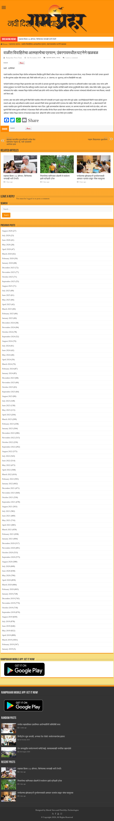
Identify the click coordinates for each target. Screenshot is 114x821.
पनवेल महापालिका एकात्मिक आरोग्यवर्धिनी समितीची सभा (39, 724)
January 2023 (7, 428)
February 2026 (8, 258)
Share (33, 120)
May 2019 (6, 630)
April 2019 (6, 635)
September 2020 (8, 557)
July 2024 (6, 346)
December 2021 (8, 488)
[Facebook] (55, 814)
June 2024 (6, 350)
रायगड (58, 58)
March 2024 (7, 364)
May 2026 (6, 245)
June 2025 (6, 295)
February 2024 (8, 369)
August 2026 (7, 231)
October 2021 (7, 497)
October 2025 (7, 277)
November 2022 (8, 438)
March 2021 (7, 529)
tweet (6, 63)
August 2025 (7, 286)
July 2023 (6, 401)
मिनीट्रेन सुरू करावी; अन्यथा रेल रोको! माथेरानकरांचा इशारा (41, 736)
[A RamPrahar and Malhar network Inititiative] (38, 23)
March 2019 (7, 640)
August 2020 (7, 562)
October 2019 (7, 608)
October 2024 (7, 332)
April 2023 (6, 415)
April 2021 (6, 525)
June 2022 (6, 460)
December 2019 (8, 598)
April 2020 (6, 580)
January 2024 (7, 373)
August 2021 (7, 506)
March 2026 (7, 254)
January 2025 (7, 318)
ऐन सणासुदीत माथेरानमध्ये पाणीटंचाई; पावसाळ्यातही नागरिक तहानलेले (44, 748)
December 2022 (8, 433)
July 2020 (6, 566)
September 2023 (8, 392)
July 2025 (6, 290)
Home (5, 44)
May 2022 (6, 465)
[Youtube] (58, 814)
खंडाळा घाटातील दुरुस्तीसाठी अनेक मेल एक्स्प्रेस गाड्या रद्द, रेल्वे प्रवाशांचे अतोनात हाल (21, 141)
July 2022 (6, 456)
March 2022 (7, 474)
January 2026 (7, 263)
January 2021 (7, 539)
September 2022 (8, 447)
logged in (30, 198)
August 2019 (7, 617)
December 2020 (8, 543)
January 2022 (7, 483)
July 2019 (6, 621)
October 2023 (7, 387)
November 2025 (8, 272)
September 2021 (8, 502)
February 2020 (8, 589)
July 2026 (6, 235)
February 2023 (8, 424)
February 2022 (8, 479)
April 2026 (6, 249)
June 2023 (6, 405)
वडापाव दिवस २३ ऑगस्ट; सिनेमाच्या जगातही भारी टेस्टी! (37, 39)
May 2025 (6, 300)
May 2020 (6, 575)
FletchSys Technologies (69, 810)
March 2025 (7, 309)
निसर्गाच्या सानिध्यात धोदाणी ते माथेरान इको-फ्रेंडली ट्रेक (40, 780)
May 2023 (6, 410)
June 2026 (6, 240)
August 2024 (7, 341)
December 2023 (8, 378)
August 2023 (7, 396)
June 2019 (6, 626)
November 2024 (8, 327)
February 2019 (8, 644)
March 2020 (7, 585)
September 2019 (8, 612)
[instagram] (61, 814)
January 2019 (7, 649)
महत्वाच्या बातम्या (14, 44)
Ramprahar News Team (14, 58)
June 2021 (6, 516)
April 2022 (6, 470)
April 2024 (6, 359)
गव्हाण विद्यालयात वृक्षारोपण (97, 139)
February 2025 (8, 313)
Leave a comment (72, 58)
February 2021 (8, 534)
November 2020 (8, 548)
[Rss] (53, 814)
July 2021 (6, 511)
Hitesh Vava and (53, 810)
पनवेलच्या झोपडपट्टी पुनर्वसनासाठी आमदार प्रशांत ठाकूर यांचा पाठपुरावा (91, 177)
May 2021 (6, 520)
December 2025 (8, 268)
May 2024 (6, 355)
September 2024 (8, 336)
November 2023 (8, 382)
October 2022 (7, 442)
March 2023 (7, 419)
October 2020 (7, 552)
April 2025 (6, 304)
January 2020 (7, 594)
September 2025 (8, 281)
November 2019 (8, 603)
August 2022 (7, 451)
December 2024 (8, 323)
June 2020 (6, 571)
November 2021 (8, 493)
